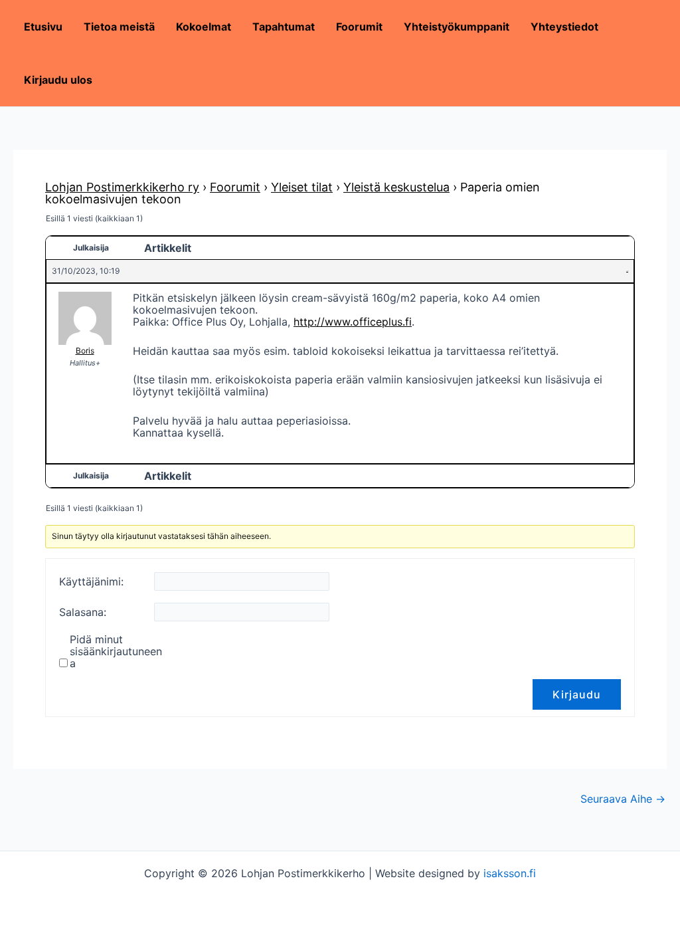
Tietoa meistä (119, 26)
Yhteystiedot (564, 26)
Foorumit (359, 26)
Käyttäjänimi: (91, 581)
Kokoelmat (203, 26)
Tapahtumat (283, 26)
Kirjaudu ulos (58, 79)
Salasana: (82, 612)
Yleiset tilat (302, 187)
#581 (627, 270)
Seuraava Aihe (622, 798)
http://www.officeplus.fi (353, 321)
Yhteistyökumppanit (456, 26)
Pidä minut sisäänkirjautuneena (116, 651)
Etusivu (43, 26)
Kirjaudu (576, 694)
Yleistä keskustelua (396, 187)
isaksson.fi (509, 873)
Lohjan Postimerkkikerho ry (122, 187)
